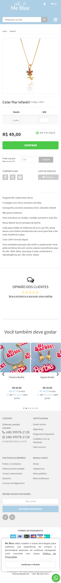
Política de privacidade (13, 468)
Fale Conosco (39, 447)
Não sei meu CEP (8, 161)
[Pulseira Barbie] (15, 357)
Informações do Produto (22, 189)
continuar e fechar (30, 564)
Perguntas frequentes (43, 434)
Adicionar (49, 177)
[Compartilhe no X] (12, 177)
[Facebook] (5, 518)
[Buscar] (44, 19)
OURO (16, 120)
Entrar (36, 463)
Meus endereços (41, 478)
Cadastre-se (39, 468)
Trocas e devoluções (12, 473)
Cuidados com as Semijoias (41, 440)
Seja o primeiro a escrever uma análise (31, 296)
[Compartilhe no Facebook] (5, 177)
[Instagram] (12, 518)
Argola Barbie (47, 377)
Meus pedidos (40, 473)
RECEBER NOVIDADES (30, 509)
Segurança (38, 429)
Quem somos (39, 424)
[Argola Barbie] (46, 357)
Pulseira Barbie (16, 377)
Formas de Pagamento (13, 483)
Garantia (6, 478)
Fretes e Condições (11, 463)
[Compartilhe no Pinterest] (20, 177)
